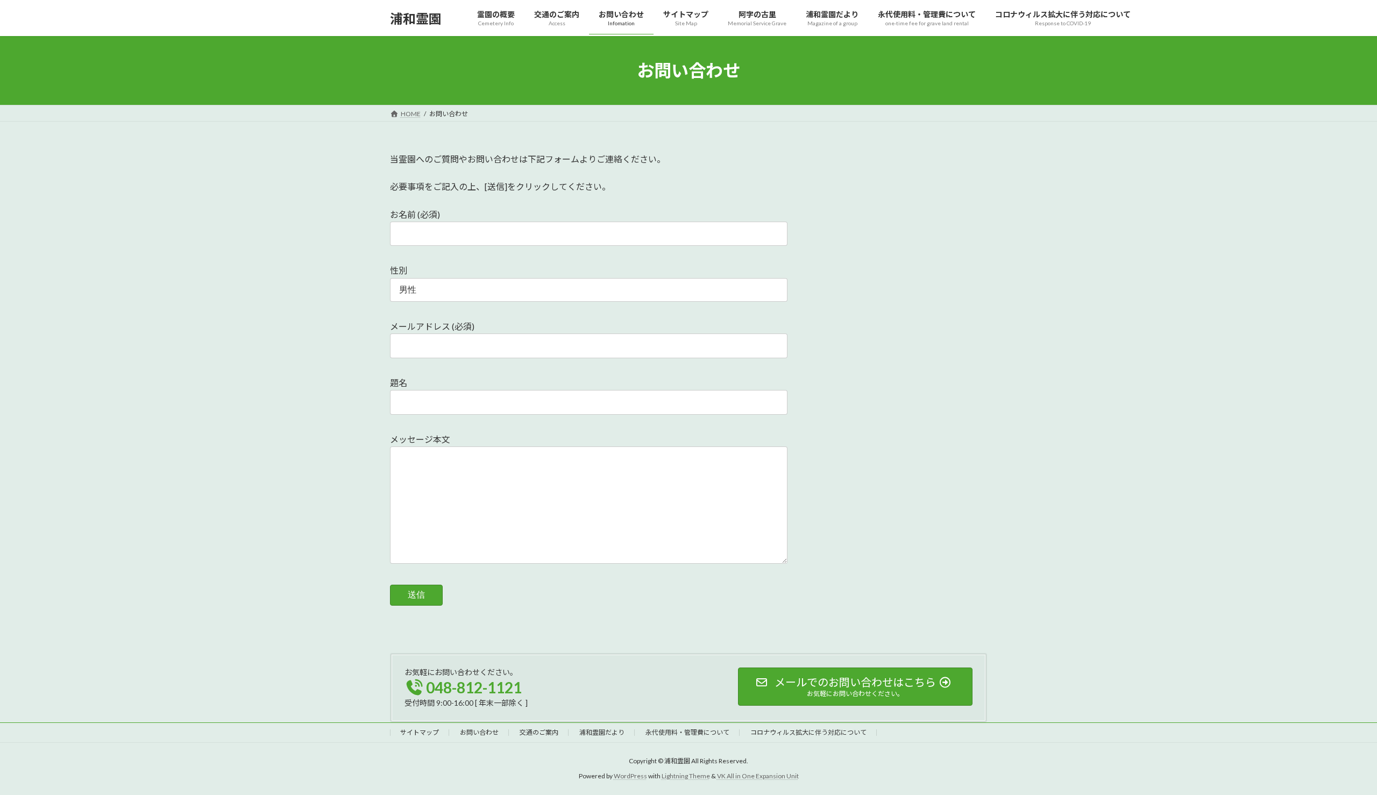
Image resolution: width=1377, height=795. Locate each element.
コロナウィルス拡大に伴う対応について (808, 732)
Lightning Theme (686, 776)
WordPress (630, 776)
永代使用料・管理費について (687, 732)
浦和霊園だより (601, 732)
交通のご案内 (539, 732)
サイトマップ (419, 732)
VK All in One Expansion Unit (758, 776)
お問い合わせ (479, 732)
